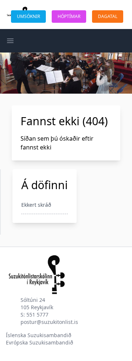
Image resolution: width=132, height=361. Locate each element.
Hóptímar (69, 16)
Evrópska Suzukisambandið (39, 342)
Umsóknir (28, 16)
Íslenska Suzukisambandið (38, 335)
